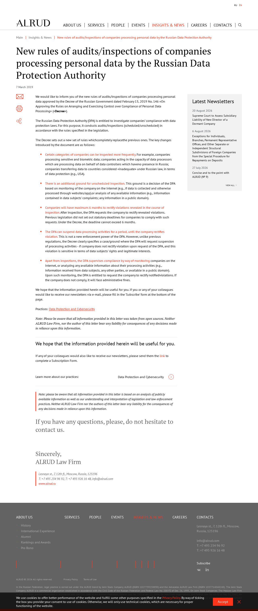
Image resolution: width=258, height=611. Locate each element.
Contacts (223, 25)
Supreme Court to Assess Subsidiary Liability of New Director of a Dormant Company (214, 119)
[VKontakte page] (199, 570)
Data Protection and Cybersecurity (72, 309)
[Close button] (239, 602)
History (26, 525)
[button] (72, 25)
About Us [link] (72, 25)
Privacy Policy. (171, 598)
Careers (199, 25)
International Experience (38, 531)
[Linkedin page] (207, 570)
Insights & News (168, 25)
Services (96, 25)
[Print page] (19, 108)
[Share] (19, 121)
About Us (24, 517)
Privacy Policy (70, 579)
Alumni (26, 536)
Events (138, 25)
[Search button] (240, 25)
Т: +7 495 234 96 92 (211, 545)
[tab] (235, 5)
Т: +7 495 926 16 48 (211, 550)
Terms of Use (90, 579)
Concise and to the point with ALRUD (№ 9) (210, 175)
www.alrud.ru (47, 483)
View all (230, 185)
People (118, 25)
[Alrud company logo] (33, 23)
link (162, 356)
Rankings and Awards (36, 542)
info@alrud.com (208, 541)
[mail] (19, 96)
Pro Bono (27, 547)
